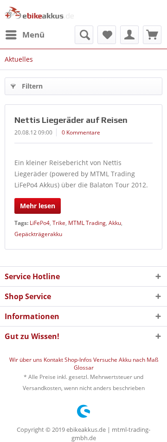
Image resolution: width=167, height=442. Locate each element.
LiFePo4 (40, 223)
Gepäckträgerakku (38, 234)
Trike (58, 223)
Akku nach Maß (138, 360)
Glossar (84, 368)
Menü (33, 34)
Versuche (106, 360)
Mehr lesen (37, 205)
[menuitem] (24, 35)
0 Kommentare (81, 132)
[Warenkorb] (152, 35)
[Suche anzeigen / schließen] (84, 35)
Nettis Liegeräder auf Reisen (71, 120)
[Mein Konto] (129, 35)
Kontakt (54, 360)
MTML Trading (87, 223)
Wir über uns (26, 360)
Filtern (32, 86)
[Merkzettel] (106, 35)
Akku (115, 223)
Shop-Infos (78, 360)
